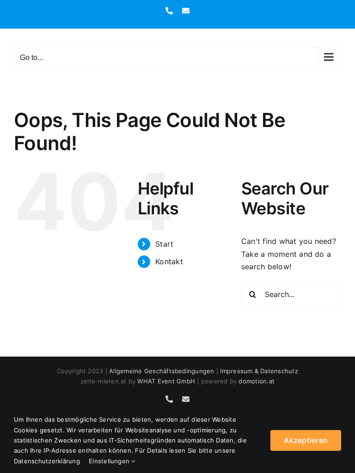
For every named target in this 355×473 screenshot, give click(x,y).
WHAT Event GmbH (166, 381)
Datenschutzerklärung (47, 461)
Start (164, 244)
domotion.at (257, 381)
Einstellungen (110, 461)
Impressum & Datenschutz (259, 371)
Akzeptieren (306, 440)
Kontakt (169, 261)
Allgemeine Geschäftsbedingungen (161, 371)
